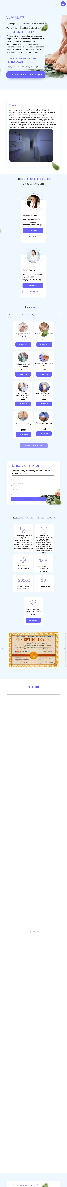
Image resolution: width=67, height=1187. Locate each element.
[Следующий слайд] (63, 650)
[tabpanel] (33, 380)
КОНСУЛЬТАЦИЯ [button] (33, 236)
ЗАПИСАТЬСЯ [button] (23, 344)
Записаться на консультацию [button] (26, 74)
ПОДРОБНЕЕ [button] (33, 230)
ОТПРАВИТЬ (29, 499)
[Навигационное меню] (63, 4)
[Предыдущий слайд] (3, 650)
